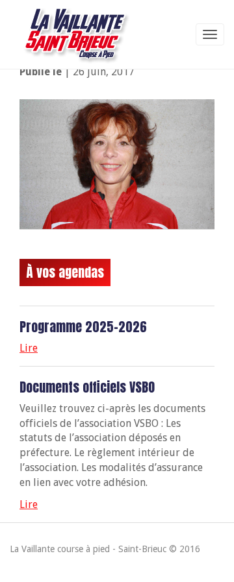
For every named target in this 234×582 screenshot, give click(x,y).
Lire (29, 348)
